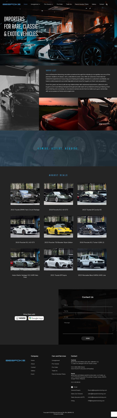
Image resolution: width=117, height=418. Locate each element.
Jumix (61, 414)
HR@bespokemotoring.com (96, 401)
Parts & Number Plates (81, 4)
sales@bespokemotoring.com (97, 394)
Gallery (94, 4)
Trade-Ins (69, 4)
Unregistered (34, 4)
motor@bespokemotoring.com (97, 397)
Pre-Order (60, 4)
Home (25, 4)
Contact (102, 4)
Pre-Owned (47, 4)
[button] (106, 4)
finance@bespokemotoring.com (97, 390)
